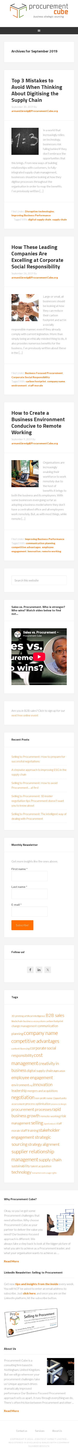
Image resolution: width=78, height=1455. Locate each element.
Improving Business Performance (31, 215)
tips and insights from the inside (36, 1284)
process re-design (58, 1104)
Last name (19, 886)
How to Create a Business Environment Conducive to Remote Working (38, 422)
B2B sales (55, 1015)
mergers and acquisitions (42, 1090)
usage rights (51, 1173)
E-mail (16, 904)
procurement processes (31, 1109)
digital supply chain (39, 219)
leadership (19, 1090)
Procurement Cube (39, 11)
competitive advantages (26, 547)
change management (24, 1025)
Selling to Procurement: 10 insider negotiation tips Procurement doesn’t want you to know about (37, 800)
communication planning (40, 543)
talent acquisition (40, 1166)
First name (19, 869)
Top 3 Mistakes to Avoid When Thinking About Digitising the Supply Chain (36, 90)
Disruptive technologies (39, 211)
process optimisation (38, 1103)
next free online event (24, 715)
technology (21, 1172)
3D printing (17, 1015)
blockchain (17, 1021)
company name (56, 381)
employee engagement (32, 1077)
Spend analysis (50, 1123)
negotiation (22, 1097)
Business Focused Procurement (44, 373)
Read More (11, 1261)
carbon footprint (36, 381)
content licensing (20, 1048)
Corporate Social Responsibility (30, 377)
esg (31, 1085)
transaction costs (39, 1173)
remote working (51, 551)
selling (37, 1122)
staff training (29, 1130)
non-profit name (43, 1098)
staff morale (35, 385)
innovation (34, 551)
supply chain (59, 219)
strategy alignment (43, 1144)
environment (19, 385)
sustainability (20, 1166)
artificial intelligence (34, 1015)
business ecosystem (34, 1021)
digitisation (59, 1070)
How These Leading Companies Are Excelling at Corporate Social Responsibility (37, 257)
